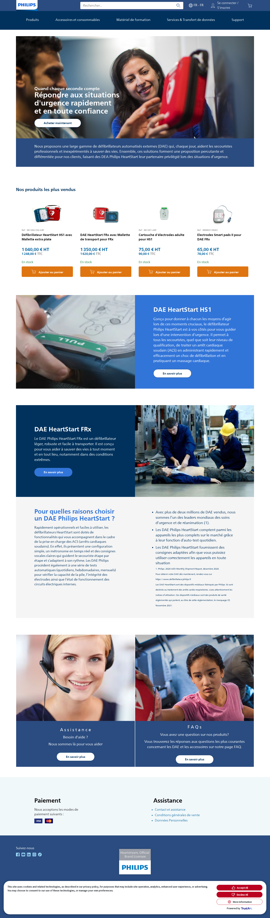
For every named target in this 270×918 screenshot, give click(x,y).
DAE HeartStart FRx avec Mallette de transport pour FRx (105, 237)
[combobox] (131, 5)
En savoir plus (75, 756)
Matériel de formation (133, 19)
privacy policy (90, 886)
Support (238, 19)
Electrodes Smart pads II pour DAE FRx (219, 237)
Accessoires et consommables (77, 19)
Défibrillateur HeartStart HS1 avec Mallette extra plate (47, 237)
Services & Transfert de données (191, 19)
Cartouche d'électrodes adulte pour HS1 (161, 237)
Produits (32, 19)
